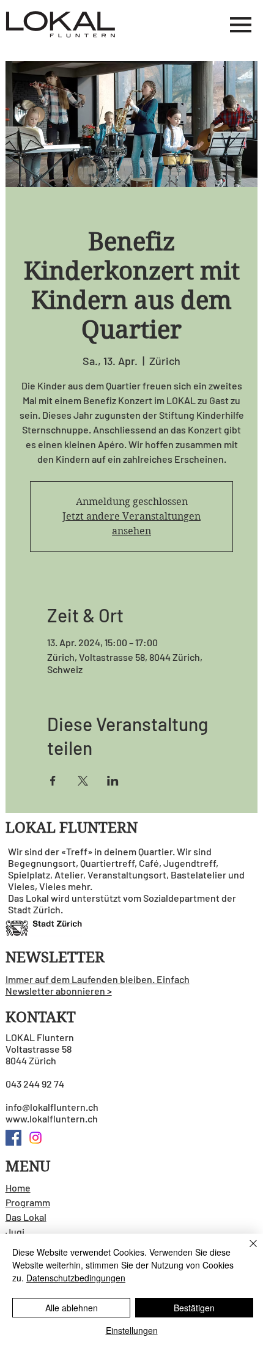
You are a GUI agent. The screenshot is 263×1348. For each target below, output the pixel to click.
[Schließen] (246, 1250)
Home (18, 1187)
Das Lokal (26, 1217)
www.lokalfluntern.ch (52, 1118)
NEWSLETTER (55, 957)
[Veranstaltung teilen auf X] (83, 781)
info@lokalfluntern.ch (52, 1107)
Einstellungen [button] (132, 1330)
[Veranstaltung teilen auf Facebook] (53, 781)
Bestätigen (194, 1308)
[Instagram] (35, 1138)
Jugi (15, 1231)
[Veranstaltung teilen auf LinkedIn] (113, 781)
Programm (28, 1202)
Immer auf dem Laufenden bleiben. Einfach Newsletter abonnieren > (98, 984)
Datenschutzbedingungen (75, 1278)
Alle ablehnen (71, 1308)
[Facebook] (13, 1138)
